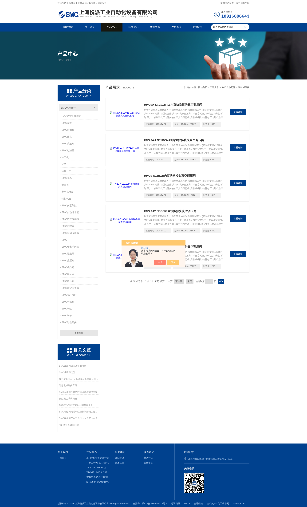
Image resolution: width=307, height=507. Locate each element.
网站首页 (68, 27)
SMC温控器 (68, 226)
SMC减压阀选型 (67, 372)
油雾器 (65, 184)
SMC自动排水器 (70, 212)
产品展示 (214, 87)
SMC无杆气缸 (69, 294)
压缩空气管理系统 (71, 116)
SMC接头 (67, 136)
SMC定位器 (68, 274)
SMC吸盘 (67, 123)
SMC (64, 239)
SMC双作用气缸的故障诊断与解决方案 (78, 392)
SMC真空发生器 (70, 288)
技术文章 (155, 27)
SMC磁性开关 (69, 322)
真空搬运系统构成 (68, 398)
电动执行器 (68, 191)
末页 (189, 281)
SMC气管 (67, 315)
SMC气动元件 (68, 107)
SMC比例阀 (68, 129)
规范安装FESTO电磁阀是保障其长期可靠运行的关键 (78, 379)
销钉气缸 (66, 198)
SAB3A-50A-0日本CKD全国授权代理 (98, 477)
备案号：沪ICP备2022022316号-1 (150, 503)
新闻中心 (120, 452)
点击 (94, 107)
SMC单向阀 (68, 267)
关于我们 (90, 27)
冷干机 (65, 157)
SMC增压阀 (68, 281)
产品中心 (112, 27)
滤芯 (64, 164)
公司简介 (62, 458)
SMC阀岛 (67, 178)
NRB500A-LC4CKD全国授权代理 (98, 482)
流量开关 (66, 171)
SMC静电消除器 (70, 246)
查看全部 (78, 333)
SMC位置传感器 (70, 219)
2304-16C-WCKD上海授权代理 (98, 467)
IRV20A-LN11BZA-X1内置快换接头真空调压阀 (174, 140)
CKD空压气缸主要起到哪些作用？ (76, 405)
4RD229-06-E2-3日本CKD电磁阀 (98, 462)
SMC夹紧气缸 (69, 205)
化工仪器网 (223, 503)
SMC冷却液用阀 (70, 233)
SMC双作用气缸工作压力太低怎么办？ (78, 418)
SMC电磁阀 (68, 301)
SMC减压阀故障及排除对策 (72, 365)
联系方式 (148, 458)
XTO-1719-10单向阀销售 (98, 472)
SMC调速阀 (68, 143)
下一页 (178, 281)
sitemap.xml (239, 503)
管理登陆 (198, 503)
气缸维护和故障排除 (69, 425)
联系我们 (198, 27)
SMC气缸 (67, 308)
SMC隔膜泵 (68, 253)
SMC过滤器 (68, 150)
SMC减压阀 (68, 260)
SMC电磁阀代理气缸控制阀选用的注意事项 (78, 411)
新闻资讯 (133, 27)
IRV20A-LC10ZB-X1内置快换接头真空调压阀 (173, 104)
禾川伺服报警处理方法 (97, 458)
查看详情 (238, 112)
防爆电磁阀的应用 (68, 385)
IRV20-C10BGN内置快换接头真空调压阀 (170, 211)
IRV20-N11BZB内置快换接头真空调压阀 (170, 175)
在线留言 (177, 27)
